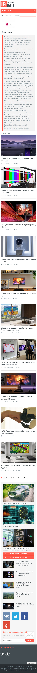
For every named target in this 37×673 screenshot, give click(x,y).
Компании (9, 15)
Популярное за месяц (18, 557)
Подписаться (29, 640)
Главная (16, 15)
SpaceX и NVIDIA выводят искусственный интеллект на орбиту (25, 604)
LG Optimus (22, 89)
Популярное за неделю (18, 554)
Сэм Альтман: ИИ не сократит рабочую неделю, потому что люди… (24, 563)
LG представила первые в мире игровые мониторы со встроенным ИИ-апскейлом (16, 398)
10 (24, 478)
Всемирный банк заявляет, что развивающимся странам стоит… (24, 573)
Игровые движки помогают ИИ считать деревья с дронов (24, 594)
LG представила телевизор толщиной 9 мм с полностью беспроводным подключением (17, 329)
